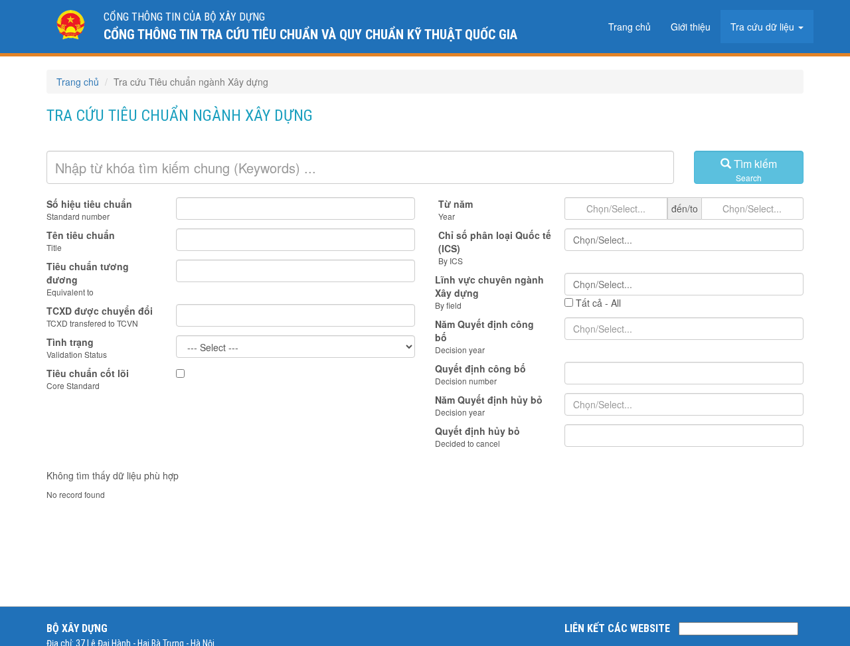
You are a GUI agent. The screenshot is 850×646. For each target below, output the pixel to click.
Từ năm (455, 203)
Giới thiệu (691, 26)
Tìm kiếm (754, 169)
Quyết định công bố (480, 368)
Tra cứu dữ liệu (763, 26)
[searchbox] (684, 239)
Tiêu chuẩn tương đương (87, 273)
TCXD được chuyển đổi (99, 310)
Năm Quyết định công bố (484, 330)
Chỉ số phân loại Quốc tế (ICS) (494, 241)
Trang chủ (629, 26)
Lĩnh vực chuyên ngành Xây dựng (489, 286)
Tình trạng (70, 342)
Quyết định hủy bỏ (477, 431)
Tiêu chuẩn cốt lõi (87, 373)
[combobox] (684, 239)
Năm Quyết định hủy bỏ (489, 399)
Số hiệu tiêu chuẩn (89, 203)
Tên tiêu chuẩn (80, 235)
